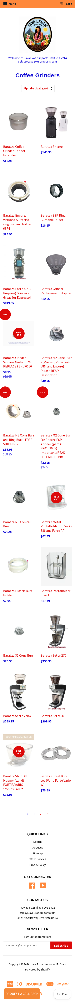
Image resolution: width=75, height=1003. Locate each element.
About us (37, 847)
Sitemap (37, 853)
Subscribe (61, 946)
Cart (68, 4)
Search (37, 842)
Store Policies (37, 859)
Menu (12, 4)
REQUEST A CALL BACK (22, 994)
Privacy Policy (38, 865)
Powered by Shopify (37, 969)
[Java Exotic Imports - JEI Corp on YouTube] (43, 885)
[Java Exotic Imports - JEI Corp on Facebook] (32, 885)
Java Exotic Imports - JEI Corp (48, 964)
